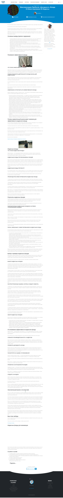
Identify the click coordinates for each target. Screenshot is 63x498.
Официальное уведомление (13, 489)
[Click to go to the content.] (31, 22)
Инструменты (50, 485)
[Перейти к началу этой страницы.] (31, 471)
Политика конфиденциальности (13, 488)
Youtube (14, 484)
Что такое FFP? (50, 48)
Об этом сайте (50, 486)
